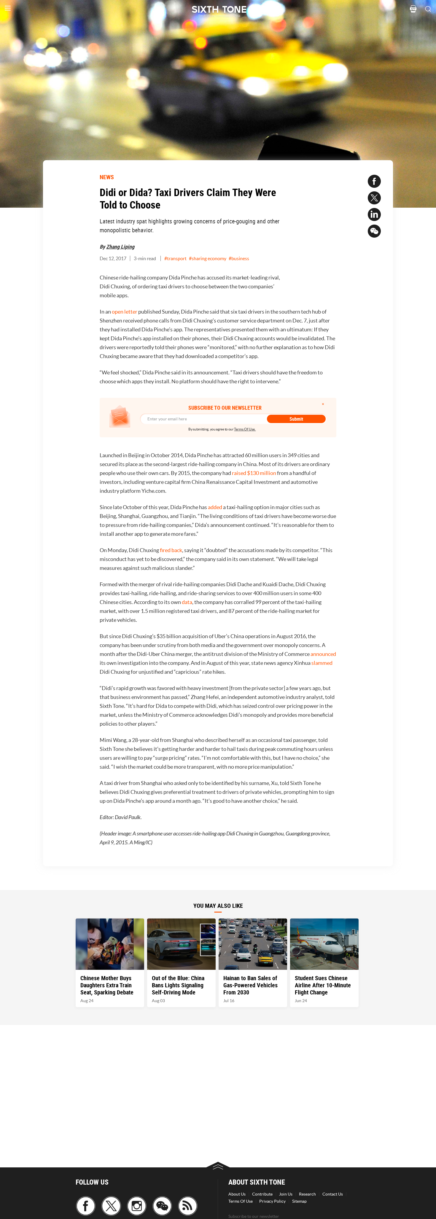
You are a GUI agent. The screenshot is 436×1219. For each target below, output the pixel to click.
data (187, 602)
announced (323, 654)
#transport (175, 258)
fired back (171, 550)
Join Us (285, 1194)
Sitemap (299, 1201)
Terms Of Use (240, 1201)
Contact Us (332, 1194)
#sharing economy (207, 258)
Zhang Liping (120, 246)
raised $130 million (254, 473)
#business (239, 258)
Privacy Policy (272, 1201)
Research (307, 1194)
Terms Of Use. (245, 429)
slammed (321, 663)
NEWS (107, 177)
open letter (124, 312)
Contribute (262, 1194)
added (215, 507)
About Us (237, 1194)
